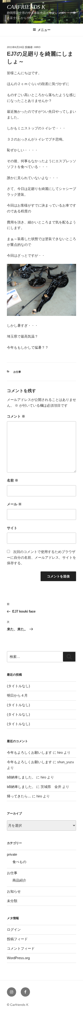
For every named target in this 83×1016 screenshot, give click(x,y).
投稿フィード (17, 939)
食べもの (19, 862)
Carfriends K (26, 7)
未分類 (12, 901)
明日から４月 (17, 695)
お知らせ (14, 891)
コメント (16, 416)
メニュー (44, 30)
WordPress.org (18, 958)
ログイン (14, 929)
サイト (12, 528)
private (12, 854)
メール (14, 504)
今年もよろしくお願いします (29, 752)
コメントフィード (21, 948)
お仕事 (17, 371)
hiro (37, 47)
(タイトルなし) (18, 686)
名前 (12, 480)
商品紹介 (19, 880)
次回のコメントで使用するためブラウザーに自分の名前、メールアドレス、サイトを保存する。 (41, 557)
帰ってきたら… (19, 796)
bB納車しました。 (21, 777)
